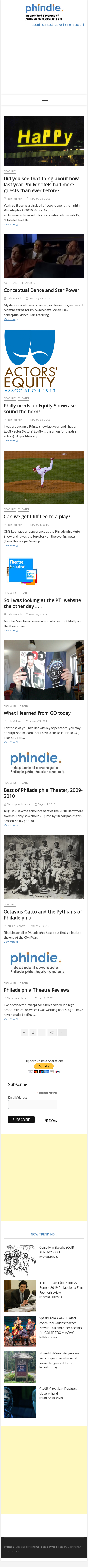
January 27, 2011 (38, 721)
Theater (23, 398)
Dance (16, 282)
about (36, 24)
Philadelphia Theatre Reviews (36, 989)
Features (10, 171)
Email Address (19, 1098)
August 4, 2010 (46, 804)
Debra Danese (50, 1336)
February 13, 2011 (39, 419)
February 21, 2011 (39, 298)
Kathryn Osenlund (52, 1397)
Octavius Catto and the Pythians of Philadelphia (43, 914)
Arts (7, 282)
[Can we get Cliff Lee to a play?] (44, 477)
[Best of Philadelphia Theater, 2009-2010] (44, 765)
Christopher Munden (18, 804)
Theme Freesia (39, 1546)
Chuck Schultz (50, 1256)
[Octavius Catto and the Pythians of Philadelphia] (44, 867)
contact (47, 24)
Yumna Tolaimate (52, 1296)
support (78, 24)
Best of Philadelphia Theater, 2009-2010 (43, 793)
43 (52, 1033)
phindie (9, 1546)
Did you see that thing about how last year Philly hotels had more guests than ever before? (41, 184)
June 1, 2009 (45, 998)
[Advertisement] (44, 63)
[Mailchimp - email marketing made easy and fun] (51, 1123)
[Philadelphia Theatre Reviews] (44, 964)
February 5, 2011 (38, 524)
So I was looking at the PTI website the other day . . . (42, 603)
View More (10, 225)
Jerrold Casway (15, 925)
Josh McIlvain (14, 198)
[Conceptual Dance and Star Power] (44, 256)
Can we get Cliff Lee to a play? (37, 516)
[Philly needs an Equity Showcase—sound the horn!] (44, 361)
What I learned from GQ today (37, 713)
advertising (63, 24)
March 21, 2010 (39, 925)
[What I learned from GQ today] (44, 670)
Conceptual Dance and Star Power (41, 290)
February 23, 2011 (39, 198)
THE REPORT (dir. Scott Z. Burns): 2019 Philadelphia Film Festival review (61, 1287)
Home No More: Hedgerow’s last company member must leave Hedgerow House (59, 1358)
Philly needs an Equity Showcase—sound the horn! (42, 408)
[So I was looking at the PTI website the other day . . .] (44, 572)
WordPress (56, 1546)
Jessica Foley (49, 1367)
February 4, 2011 (38, 614)
